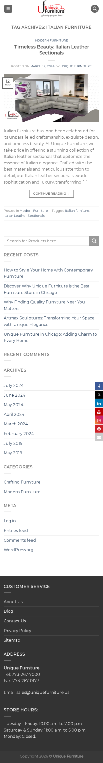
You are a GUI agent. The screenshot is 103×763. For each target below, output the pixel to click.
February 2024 (19, 433)
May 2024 (13, 404)
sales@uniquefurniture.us (42, 692)
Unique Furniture (76, 66)
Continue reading (51, 193)
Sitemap (12, 640)
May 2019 (13, 453)
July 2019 (13, 443)
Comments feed (20, 540)
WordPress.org (19, 549)
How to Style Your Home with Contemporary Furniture (48, 273)
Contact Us (15, 621)
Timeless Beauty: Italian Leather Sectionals (51, 50)
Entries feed (16, 530)
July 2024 (14, 385)
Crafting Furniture (22, 482)
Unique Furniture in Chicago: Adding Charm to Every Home (50, 337)
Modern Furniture (51, 40)
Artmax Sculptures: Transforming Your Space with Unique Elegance (49, 321)
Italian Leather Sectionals (24, 216)
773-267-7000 (26, 674)
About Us (13, 601)
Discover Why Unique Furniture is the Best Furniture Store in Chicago (47, 289)
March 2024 (16, 424)
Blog (8, 611)
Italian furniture (77, 211)
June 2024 (14, 395)
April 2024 (14, 414)
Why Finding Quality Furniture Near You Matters (44, 305)
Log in (10, 520)
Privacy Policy (17, 630)
